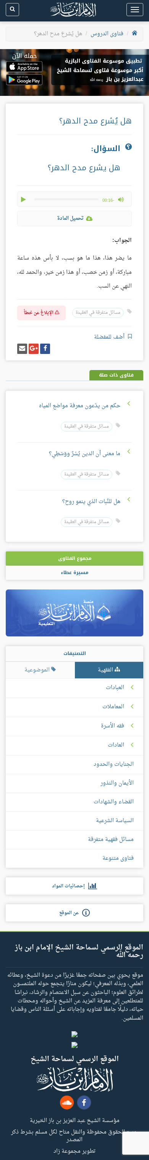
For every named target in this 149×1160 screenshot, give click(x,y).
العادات (116, 745)
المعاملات (113, 707)
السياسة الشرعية (115, 821)
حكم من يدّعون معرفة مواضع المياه (79, 406)
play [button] (24, 199)
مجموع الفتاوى (74, 558)
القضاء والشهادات (114, 802)
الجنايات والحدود (114, 764)
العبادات (115, 688)
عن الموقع (70, 913)
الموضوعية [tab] (37, 670)
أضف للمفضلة (110, 337)
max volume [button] (120, 199)
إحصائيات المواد (70, 886)
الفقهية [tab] (106, 670)
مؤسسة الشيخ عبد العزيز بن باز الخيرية (75, 1120)
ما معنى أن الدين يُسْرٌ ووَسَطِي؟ (84, 454)
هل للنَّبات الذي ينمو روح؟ (91, 502)
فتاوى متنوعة (118, 858)
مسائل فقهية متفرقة (111, 839)
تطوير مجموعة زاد (74, 1150)
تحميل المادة (70, 218)
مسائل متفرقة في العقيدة (98, 313)
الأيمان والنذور (117, 783)
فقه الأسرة (112, 726)
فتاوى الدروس (107, 34)
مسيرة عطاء (74, 572)
